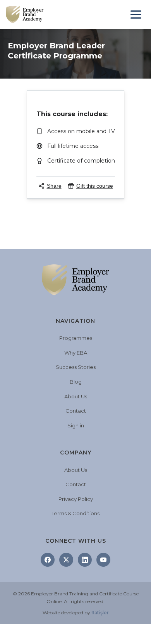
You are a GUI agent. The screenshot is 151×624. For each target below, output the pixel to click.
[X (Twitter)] (66, 560)
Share (54, 186)
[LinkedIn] (85, 560)
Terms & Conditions (75, 513)
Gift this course (94, 186)
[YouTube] (103, 560)
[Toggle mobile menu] (136, 14)
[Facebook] (48, 560)
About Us (75, 396)
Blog (76, 382)
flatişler (100, 612)
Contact (75, 411)
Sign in (75, 425)
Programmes (75, 338)
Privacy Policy (75, 499)
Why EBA (75, 353)
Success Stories (76, 367)
